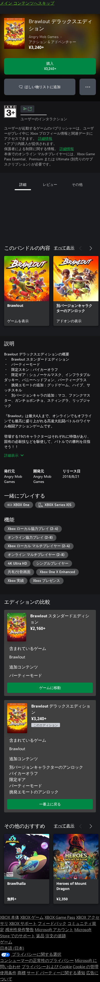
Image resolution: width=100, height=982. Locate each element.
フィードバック (52, 923)
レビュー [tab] (50, 184)
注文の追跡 (55, 935)
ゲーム (6, 941)
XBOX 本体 (9, 917)
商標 (21, 972)
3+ (25, 109)
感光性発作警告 (19, 929)
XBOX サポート (23, 923)
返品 (40, 935)
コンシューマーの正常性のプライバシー (37, 960)
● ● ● (87, 86)
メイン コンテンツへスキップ (27, 3)
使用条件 (8, 972)
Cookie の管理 (85, 966)
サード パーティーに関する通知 (56, 972)
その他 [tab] (77, 184)
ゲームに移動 (50, 687)
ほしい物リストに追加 (43, 86)
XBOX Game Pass (60, 917)
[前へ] (80, 248)
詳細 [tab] (22, 184)
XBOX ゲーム (32, 917)
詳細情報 (45, 138)
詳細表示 (11, 455)
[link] (26, 291)
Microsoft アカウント (54, 929)
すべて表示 (64, 247)
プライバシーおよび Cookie (47, 966)
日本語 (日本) (12, 948)
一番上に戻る (50, 804)
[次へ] (91, 248)
